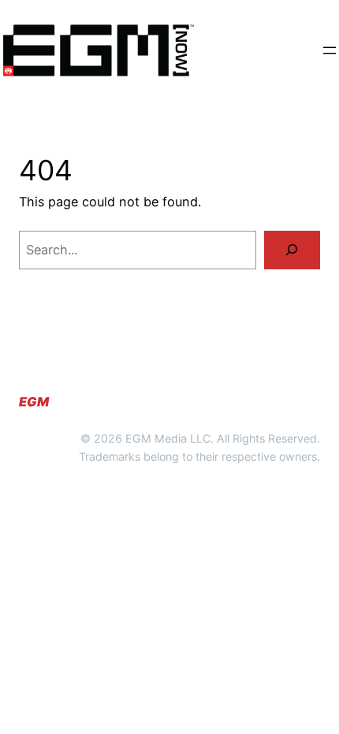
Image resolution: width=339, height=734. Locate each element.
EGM (34, 402)
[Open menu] (329, 50)
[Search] (292, 250)
